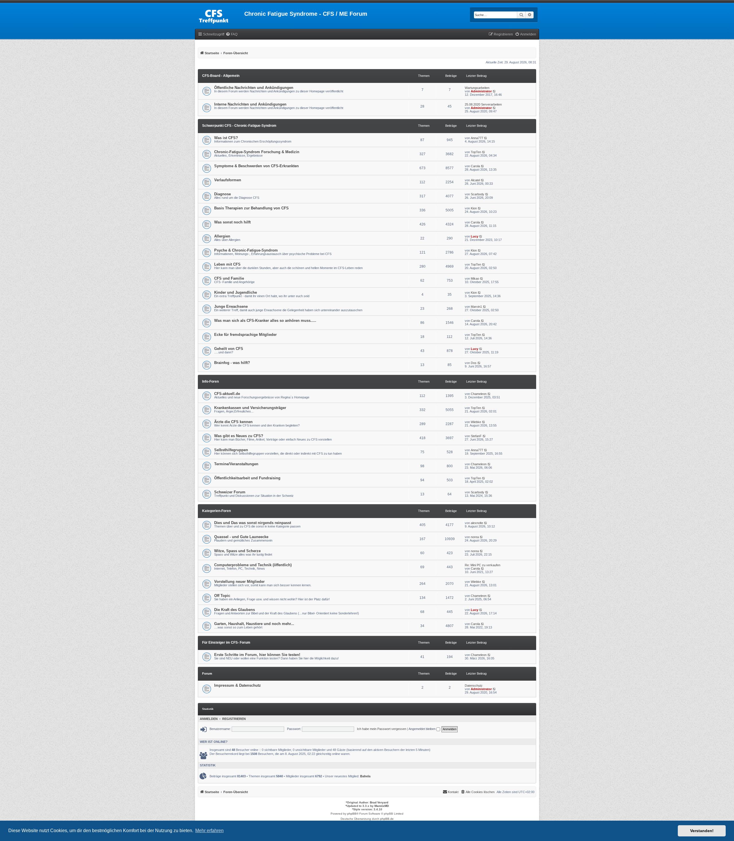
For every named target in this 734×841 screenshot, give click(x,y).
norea (475, 537)
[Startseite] (219, 15)
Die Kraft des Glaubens (234, 610)
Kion (474, 208)
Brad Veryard (379, 802)
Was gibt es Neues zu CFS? (238, 436)
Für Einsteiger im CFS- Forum (226, 643)
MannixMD (381, 805)
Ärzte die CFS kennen (233, 422)
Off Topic (222, 595)
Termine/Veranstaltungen (236, 464)
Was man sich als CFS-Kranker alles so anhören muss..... (265, 320)
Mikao (475, 278)
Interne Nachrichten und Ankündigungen (250, 104)
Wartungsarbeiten (477, 87)
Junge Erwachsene (231, 306)
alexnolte (477, 523)
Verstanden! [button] (702, 830)
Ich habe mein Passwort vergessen (381, 729)
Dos (474, 363)
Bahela (365, 776)
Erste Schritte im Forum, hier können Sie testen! (257, 655)
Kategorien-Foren (216, 511)
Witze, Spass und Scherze (237, 551)
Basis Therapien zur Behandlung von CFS (251, 208)
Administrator (481, 91)
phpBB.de (387, 818)
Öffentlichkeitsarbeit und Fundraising (247, 478)
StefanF (476, 436)
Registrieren (234, 719)
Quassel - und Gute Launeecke (241, 537)
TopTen (476, 152)
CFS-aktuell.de (227, 394)
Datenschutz (474, 685)
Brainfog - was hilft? (232, 363)
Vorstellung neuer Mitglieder (239, 581)
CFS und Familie (229, 278)
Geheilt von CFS (228, 348)
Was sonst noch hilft (232, 222)
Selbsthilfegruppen (231, 450)
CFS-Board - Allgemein (220, 76)
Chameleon (479, 394)
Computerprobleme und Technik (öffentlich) (253, 565)
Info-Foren (210, 381)
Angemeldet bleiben (422, 729)
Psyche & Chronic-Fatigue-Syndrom (246, 250)
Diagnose (222, 194)
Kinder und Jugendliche (235, 292)
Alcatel (475, 180)
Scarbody (477, 194)
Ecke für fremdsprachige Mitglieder (245, 334)
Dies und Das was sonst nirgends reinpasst (252, 523)
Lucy (474, 236)
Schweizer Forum (229, 492)
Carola (475, 166)
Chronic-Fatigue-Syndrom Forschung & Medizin (256, 152)
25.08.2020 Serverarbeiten (483, 104)
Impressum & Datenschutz (237, 685)
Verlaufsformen (227, 180)
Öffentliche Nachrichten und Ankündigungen (253, 87)
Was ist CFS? (226, 138)
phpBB (351, 813)
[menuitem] (231, 34)
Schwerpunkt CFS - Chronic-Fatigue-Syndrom (239, 126)
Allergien (222, 236)
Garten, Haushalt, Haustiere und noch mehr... (254, 624)
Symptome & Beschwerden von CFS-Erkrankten (256, 166)
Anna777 (477, 138)
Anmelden (209, 719)
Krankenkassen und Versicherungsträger (250, 408)
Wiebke (476, 422)
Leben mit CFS (227, 264)
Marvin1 (476, 306)
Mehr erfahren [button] (209, 830)
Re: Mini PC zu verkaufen (482, 565)
